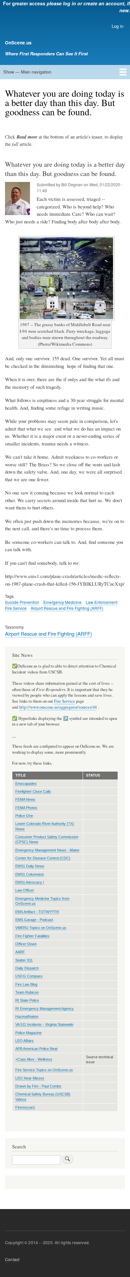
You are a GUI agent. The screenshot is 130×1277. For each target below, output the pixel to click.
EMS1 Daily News (29, 866)
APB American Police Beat (36, 1049)
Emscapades (26, 783)
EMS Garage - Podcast (34, 920)
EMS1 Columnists (29, 874)
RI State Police (27, 1000)
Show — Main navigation (27, 72)
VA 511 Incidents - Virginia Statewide (44, 1024)
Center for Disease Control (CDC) (42, 858)
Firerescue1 (25, 1107)
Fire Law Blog (26, 984)
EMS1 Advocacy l (29, 882)
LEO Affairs (24, 1041)
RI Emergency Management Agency (44, 1009)
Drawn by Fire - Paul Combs (38, 1086)
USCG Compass (29, 976)
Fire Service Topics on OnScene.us (44, 1070)
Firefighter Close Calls (33, 791)
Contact (12, 1259)
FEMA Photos (26, 808)
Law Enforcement (101, 602)
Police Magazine (28, 1033)
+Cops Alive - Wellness (33, 1059)
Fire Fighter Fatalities (32, 936)
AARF (20, 952)
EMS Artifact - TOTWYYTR (37, 912)
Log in (117, 26)
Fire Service (16, 608)
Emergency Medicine (62, 602)
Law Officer (24, 890)
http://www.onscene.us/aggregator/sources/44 (58, 707)
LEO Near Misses (29, 1078)
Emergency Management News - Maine (47, 850)
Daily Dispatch (27, 968)
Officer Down (26, 944)
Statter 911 (24, 960)
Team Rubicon (27, 992)
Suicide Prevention (22, 602)
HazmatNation (26, 1016)
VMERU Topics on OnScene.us (40, 928)
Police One (24, 816)
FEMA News (25, 799)
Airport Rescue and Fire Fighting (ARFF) (67, 608)
